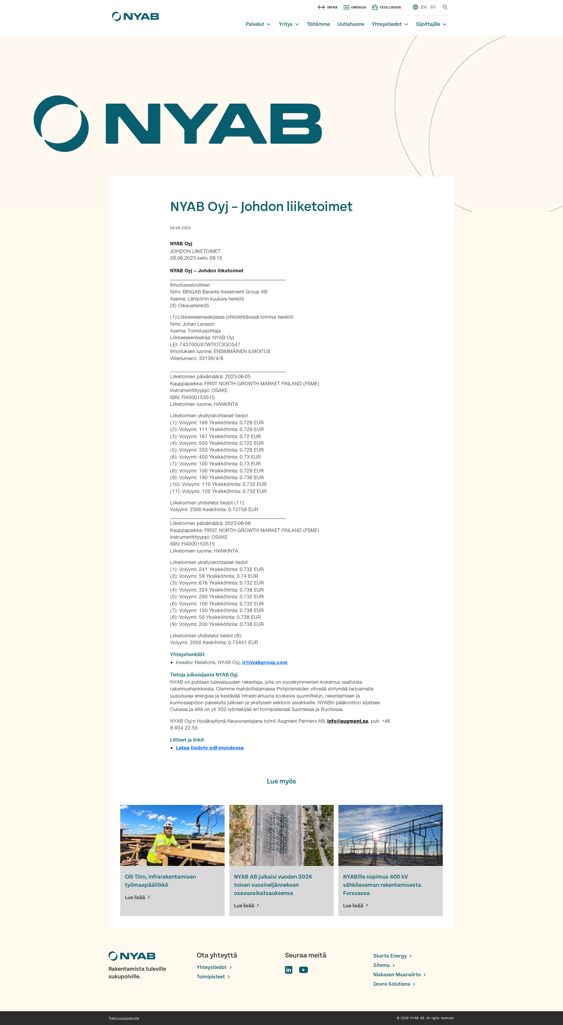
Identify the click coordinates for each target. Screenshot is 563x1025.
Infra (332, 7)
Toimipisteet (211, 977)
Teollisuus (390, 7)
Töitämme (318, 24)
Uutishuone (351, 24)
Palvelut (255, 24)
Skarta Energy (390, 956)
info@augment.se (347, 721)
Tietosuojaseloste (123, 1018)
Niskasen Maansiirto (397, 975)
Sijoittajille (428, 24)
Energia (358, 7)
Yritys (286, 24)
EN (423, 7)
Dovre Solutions (391, 984)
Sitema (381, 965)
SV (433, 7)
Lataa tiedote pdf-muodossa (210, 747)
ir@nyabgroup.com (264, 662)
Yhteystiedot (387, 24)
